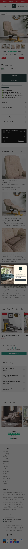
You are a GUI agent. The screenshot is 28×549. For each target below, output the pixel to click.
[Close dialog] (26, 265)
